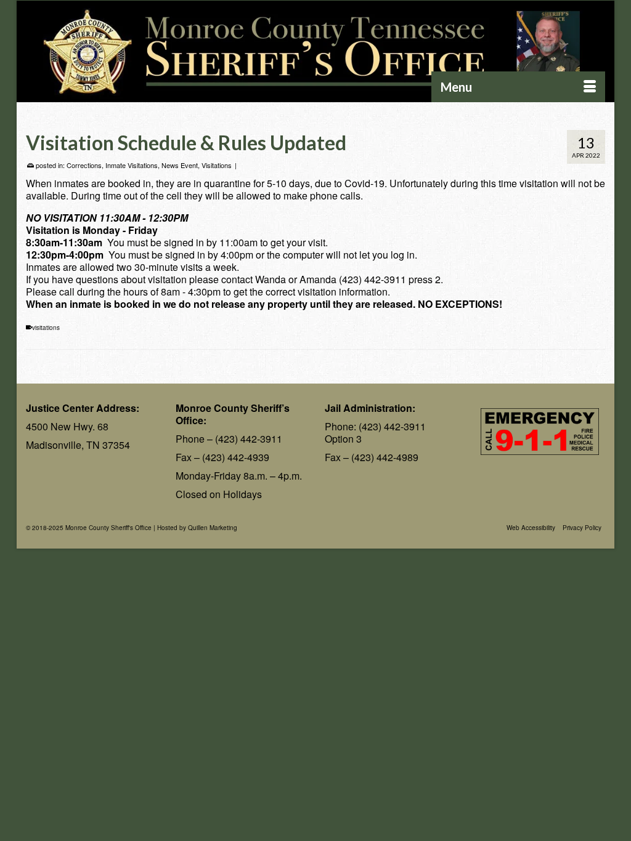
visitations (46, 327)
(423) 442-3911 (248, 439)
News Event (179, 165)
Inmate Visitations (131, 165)
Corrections (84, 165)
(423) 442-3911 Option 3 (375, 432)
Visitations (217, 165)
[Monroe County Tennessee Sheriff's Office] (315, 52)
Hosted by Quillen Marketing (197, 527)
